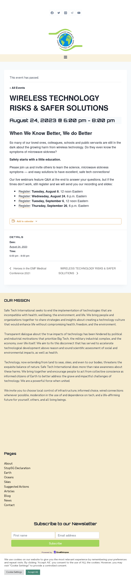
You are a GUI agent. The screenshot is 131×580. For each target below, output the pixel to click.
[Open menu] (65, 57)
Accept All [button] (33, 572)
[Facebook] (52, 13)
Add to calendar (25, 221)
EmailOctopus (62, 552)
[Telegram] (72, 13)
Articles (9, 491)
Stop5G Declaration (17, 468)
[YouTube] (79, 13)
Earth (7, 473)
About (8, 464)
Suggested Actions (16, 487)
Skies (7, 482)
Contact (9, 505)
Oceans (9, 477)
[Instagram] (65, 13)
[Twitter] (59, 13)
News (8, 500)
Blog (7, 496)
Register (24, 191)
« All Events (17, 88)
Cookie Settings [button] (14, 572)
